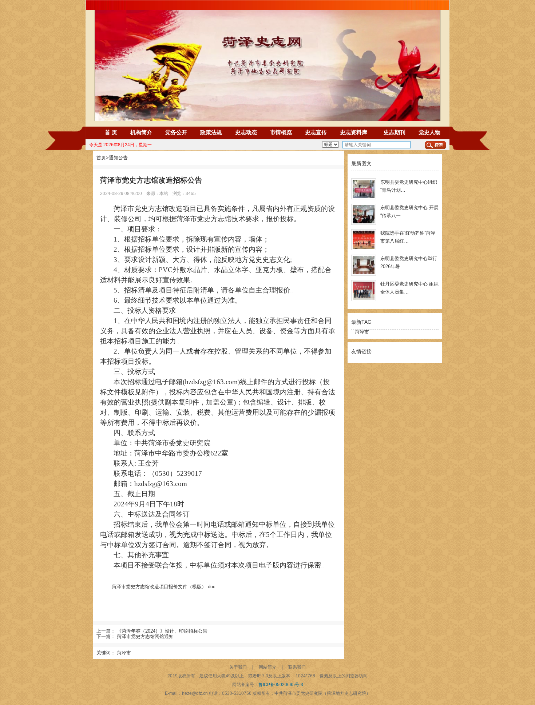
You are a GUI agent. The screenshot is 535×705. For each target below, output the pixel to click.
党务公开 (176, 132)
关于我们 (238, 667)
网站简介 (267, 667)
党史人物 (429, 132)
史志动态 (246, 132)
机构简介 (141, 132)
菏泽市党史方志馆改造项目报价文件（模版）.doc (163, 586)
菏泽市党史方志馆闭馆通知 (145, 636)
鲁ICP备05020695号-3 (280, 684)
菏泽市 (124, 653)
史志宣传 (316, 132)
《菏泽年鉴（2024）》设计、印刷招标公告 (162, 631)
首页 (101, 157)
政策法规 (211, 132)
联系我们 (297, 667)
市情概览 (281, 132)
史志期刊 (394, 132)
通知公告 (118, 157)
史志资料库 (353, 132)
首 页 (111, 132)
